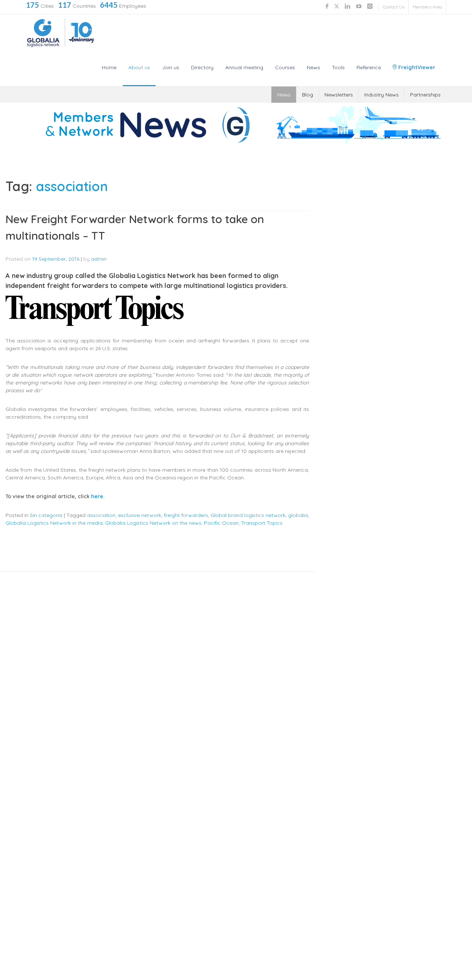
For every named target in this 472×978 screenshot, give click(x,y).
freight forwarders (186, 515)
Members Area (427, 7)
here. (99, 496)
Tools (338, 67)
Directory (202, 67)
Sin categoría (46, 515)
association (101, 515)
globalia (298, 515)
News (313, 67)
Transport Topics (261, 523)
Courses (285, 67)
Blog (307, 94)
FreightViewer (416, 67)
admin (99, 259)
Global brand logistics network (248, 515)
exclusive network (139, 515)
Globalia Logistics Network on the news (153, 523)
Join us (170, 67)
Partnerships (425, 94)
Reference (369, 67)
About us (139, 67)
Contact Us (394, 7)
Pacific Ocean (221, 523)
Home (109, 67)
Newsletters (338, 94)
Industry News (381, 94)
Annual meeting (244, 67)
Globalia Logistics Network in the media (54, 523)
